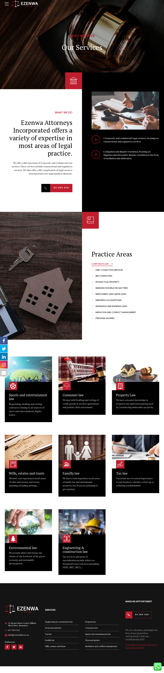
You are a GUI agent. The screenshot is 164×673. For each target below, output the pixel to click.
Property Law (126, 395)
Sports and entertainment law (28, 397)
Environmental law (23, 548)
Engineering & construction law (75, 550)
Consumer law (73, 395)
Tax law (122, 473)
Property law (90, 621)
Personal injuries (92, 640)
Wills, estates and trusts (26, 473)
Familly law (71, 473)
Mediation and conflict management (101, 646)
